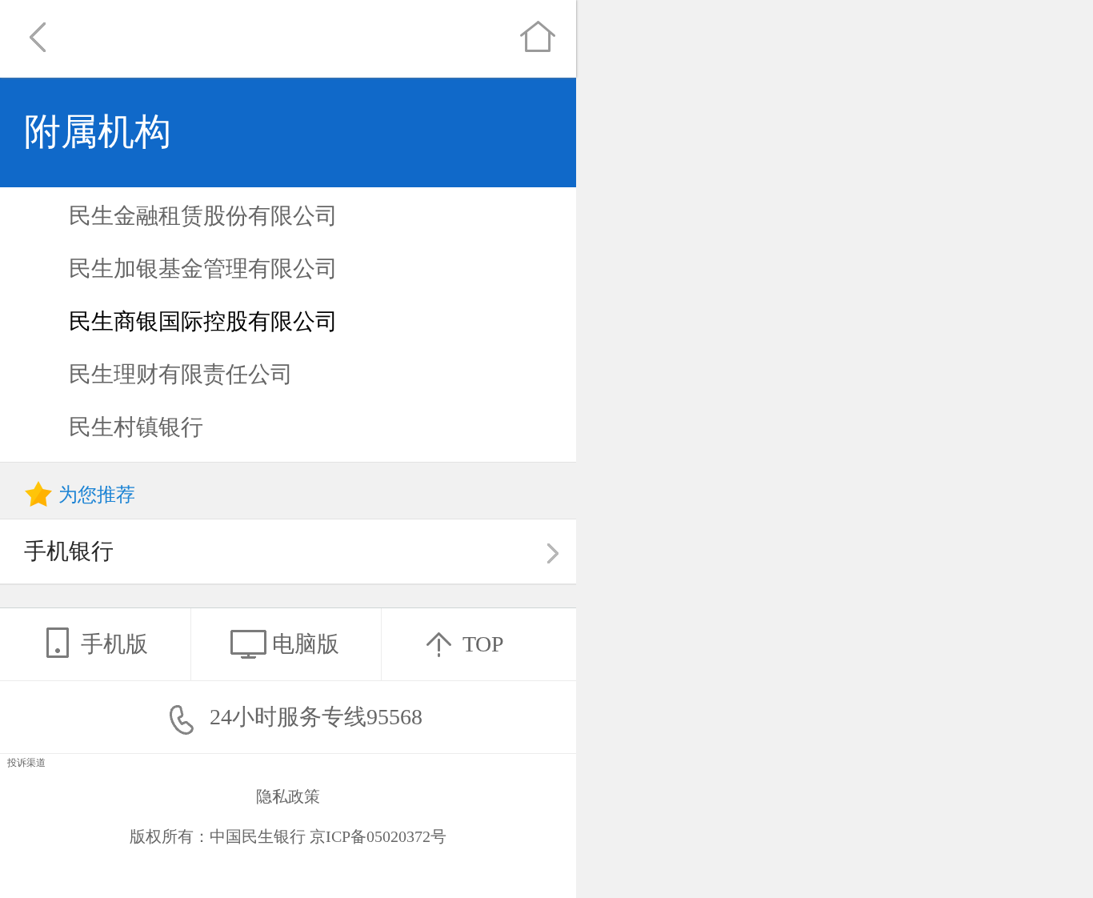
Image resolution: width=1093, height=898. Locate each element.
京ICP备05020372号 (378, 836)
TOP (483, 643)
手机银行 (69, 551)
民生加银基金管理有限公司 (203, 268)
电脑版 (305, 643)
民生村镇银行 (136, 427)
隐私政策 (288, 796)
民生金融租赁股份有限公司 (203, 215)
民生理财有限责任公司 (181, 374)
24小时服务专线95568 (313, 716)
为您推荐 (96, 494)
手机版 (114, 643)
